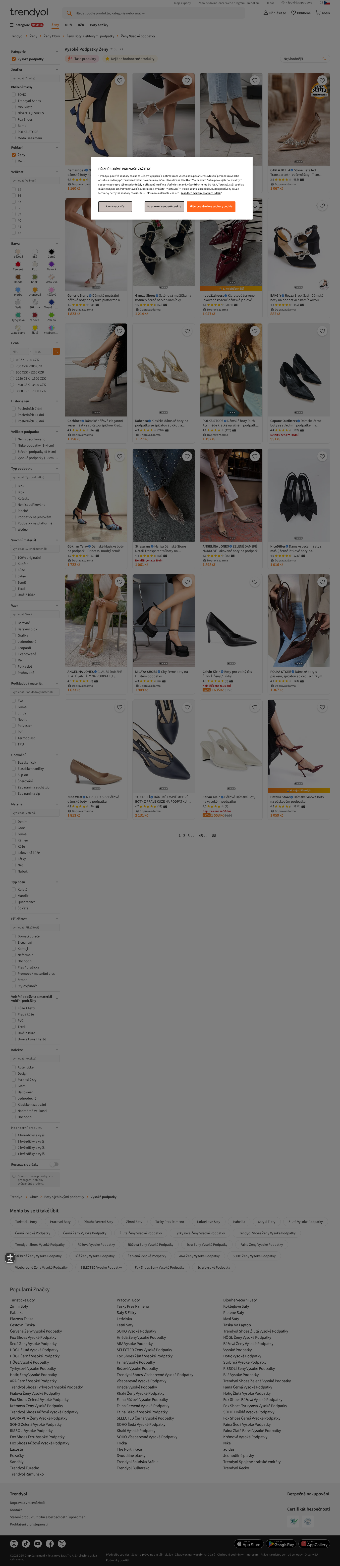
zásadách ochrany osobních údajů (201, 193)
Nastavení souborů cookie (164, 206)
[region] (172, 188)
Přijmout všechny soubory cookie (211, 206)
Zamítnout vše (115, 206)
